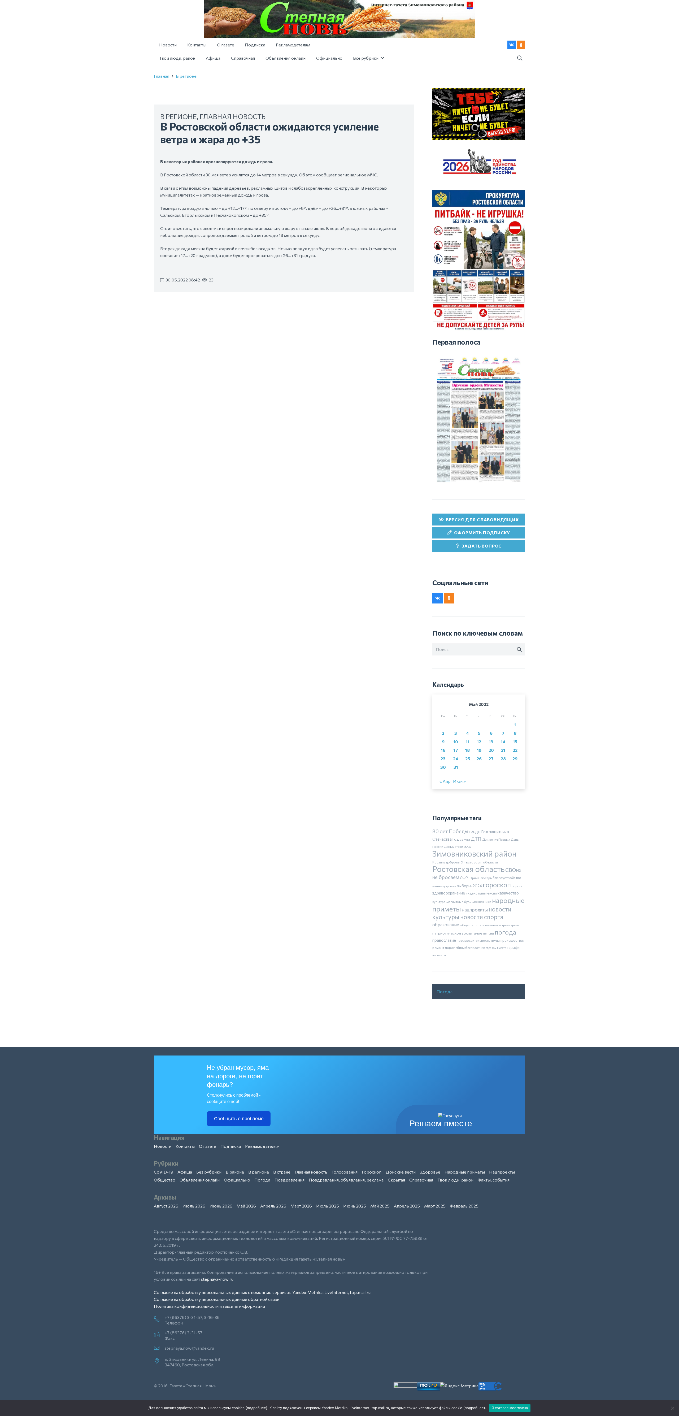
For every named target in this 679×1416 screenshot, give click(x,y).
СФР (464, 878)
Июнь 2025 (354, 1205)
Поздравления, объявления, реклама (346, 1179)
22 (515, 750)
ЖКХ (467, 846)
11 (467, 741)
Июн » (459, 781)
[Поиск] (519, 649)
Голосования (345, 1171)
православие (444, 940)
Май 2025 (380, 1205)
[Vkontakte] (511, 45)
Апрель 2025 (407, 1205)
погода (505, 932)
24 (455, 758)
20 (491, 750)
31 (456, 767)
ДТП (476, 839)
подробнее (256, 1408)
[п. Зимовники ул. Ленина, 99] (159, 1361)
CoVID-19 (163, 1171)
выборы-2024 (469, 885)
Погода (444, 991)
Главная (161, 76)
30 (443, 767)
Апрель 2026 (273, 1205)
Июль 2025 (327, 1205)
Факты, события (494, 1179)
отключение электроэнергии (497, 925)
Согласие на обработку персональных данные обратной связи (216, 1299)
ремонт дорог (443, 947)
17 (456, 750)
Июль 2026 (193, 1205)
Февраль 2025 (464, 1205)
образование (445, 924)
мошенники (481, 902)
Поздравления (289, 1179)
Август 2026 (166, 1205)
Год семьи (461, 839)
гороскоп (497, 884)
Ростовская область (468, 869)
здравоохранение (448, 893)
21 (503, 750)
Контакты (185, 1146)
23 (443, 758)
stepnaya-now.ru (217, 1279)
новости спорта (481, 916)
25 (467, 758)
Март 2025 (435, 1205)
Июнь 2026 (221, 1205)
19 (479, 750)
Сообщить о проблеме (239, 1118)
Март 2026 (301, 1205)
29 (514, 758)
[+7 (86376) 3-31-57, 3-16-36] (159, 1319)
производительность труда (478, 940)
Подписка (230, 1146)
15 (515, 741)
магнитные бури (459, 902)
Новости (162, 1146)
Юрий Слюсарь (480, 878)
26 (479, 758)
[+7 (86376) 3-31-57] (159, 1334)
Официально (237, 1179)
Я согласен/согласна (509, 1408)
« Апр (445, 781)
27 (491, 758)
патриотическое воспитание (457, 933)
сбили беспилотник (470, 947)
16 (443, 750)
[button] (519, 58)
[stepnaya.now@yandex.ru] (159, 1348)
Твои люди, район (455, 1179)
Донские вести (401, 1171)
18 (467, 750)
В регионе (186, 76)
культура (439, 902)
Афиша (184, 1171)
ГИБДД (474, 832)
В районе (235, 1171)
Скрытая (396, 1179)
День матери (453, 846)
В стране (281, 1171)
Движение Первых (496, 839)
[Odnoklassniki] (521, 45)
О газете (207, 1146)
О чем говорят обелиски (479, 862)
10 (455, 741)
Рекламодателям (262, 1146)
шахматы (439, 955)
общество (468, 925)
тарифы (513, 947)
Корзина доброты (446, 862)
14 (503, 741)
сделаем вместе (496, 947)
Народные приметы (465, 1171)
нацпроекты (475, 910)
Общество (164, 1179)
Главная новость (232, 116)
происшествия (512, 940)
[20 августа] (478, 419)
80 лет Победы (450, 831)
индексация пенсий (481, 893)
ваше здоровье (444, 886)
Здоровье (430, 1171)
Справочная (421, 1179)
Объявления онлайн (200, 1179)
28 (503, 758)
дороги (517, 886)
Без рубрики (208, 1171)
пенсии (488, 933)
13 (491, 741)
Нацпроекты (502, 1171)
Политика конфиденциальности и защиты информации (209, 1306)
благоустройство (507, 878)
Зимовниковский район (474, 853)
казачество (508, 893)
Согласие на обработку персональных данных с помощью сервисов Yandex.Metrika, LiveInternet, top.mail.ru (262, 1292)
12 (479, 741)
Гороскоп (371, 1171)
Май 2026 (246, 1205)
